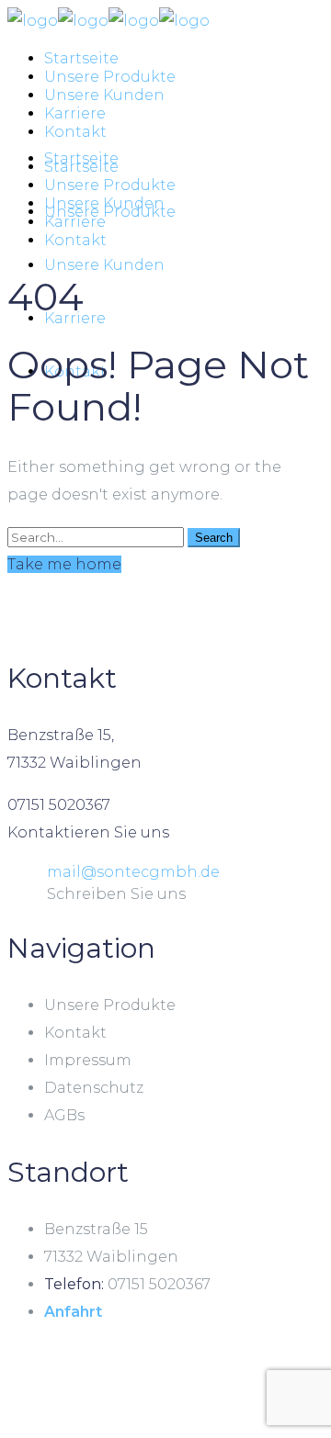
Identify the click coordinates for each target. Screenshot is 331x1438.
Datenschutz (93, 1087)
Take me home (64, 564)
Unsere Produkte (110, 1005)
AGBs (64, 1115)
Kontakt (75, 1032)
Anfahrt (73, 1311)
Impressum (87, 1060)
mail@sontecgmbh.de (133, 872)
